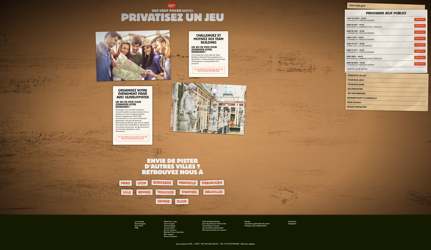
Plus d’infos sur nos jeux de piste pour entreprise (208, 70)
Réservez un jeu (357, 75)
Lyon (142, 183)
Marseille (187, 183)
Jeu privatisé (355, 89)
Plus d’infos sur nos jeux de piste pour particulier (132, 138)
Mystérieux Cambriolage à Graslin (364, 26)
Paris (125, 183)
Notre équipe (140, 224)
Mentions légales (248, 244)
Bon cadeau (354, 102)
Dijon (182, 201)
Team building (356, 84)
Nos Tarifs (139, 226)
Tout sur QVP (357, 5)
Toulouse (165, 192)
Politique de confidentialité (255, 226)
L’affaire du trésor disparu (360, 19)
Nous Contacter (356, 107)
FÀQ (136, 228)
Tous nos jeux (356, 80)
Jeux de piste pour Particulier (214, 224)
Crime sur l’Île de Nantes (359, 45)
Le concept (139, 221)
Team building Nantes (211, 221)
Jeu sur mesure (356, 93)
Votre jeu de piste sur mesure (214, 230)
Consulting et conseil (210, 226)
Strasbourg (212, 183)
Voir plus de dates (357, 69)
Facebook (292, 221)
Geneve (163, 201)
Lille (127, 192)
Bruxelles (214, 192)
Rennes (144, 192)
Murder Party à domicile (362, 98)
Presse (247, 221)
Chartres (189, 192)
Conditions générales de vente (257, 224)
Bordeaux (162, 182)
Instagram (292, 224)
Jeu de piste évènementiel (212, 228)
